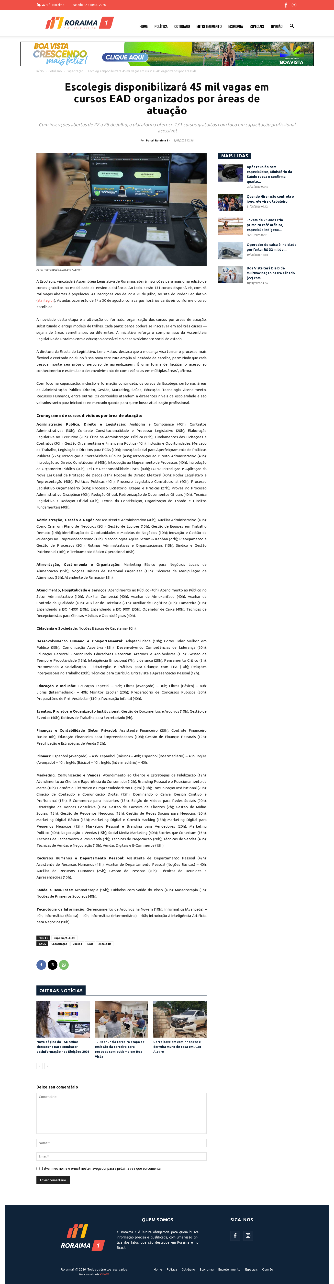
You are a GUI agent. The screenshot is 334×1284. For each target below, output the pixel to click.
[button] (292, 27)
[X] (52, 965)
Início (40, 71)
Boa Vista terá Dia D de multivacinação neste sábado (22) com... (271, 273)
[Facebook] (285, 5)
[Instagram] (294, 5)
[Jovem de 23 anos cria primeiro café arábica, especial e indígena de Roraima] (230, 226)
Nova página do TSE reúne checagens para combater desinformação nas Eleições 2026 (62, 1046)
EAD (90, 943)
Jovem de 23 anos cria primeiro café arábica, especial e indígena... (265, 225)
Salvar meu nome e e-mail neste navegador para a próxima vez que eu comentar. (102, 1168)
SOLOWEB (104, 1274)
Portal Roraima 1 (157, 140)
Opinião (276, 26)
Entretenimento (209, 26)
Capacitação (75, 71)
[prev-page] (39, 1066)
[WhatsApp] (64, 965)
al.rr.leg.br (45, 300)
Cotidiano (182, 26)
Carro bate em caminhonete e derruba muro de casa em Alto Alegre (177, 1046)
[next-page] (47, 1066)
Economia (235, 26)
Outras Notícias (61, 990)
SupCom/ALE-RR (64, 938)
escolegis (104, 943)
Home (144, 26)
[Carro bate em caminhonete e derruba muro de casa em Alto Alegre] (180, 1019)
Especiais (257, 26)
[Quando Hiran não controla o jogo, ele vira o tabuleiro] (230, 202)
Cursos (77, 943)
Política (161, 26)
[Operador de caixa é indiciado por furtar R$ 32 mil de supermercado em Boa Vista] (230, 250)
